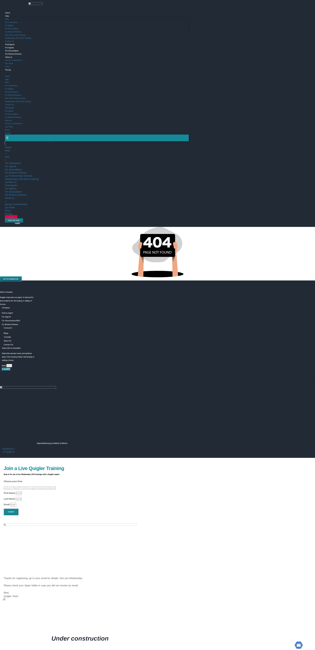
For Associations (11, 28)
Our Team (9, 63)
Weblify (56, 443)
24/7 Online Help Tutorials (15, 35)
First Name (9, 493)
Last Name (9, 499)
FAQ (7, 19)
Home (7, 13)
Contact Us (9, 41)
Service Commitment (13, 60)
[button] (97, 72)
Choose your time (13, 481)
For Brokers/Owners (13, 32)
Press (7, 67)
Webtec (64, 443)
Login (17, 223)
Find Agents (10, 44)
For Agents (9, 25)
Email (4, 366)
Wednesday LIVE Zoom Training (18, 38)
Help (7, 16)
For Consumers (11, 22)
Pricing (8, 70)
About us (8, 57)
